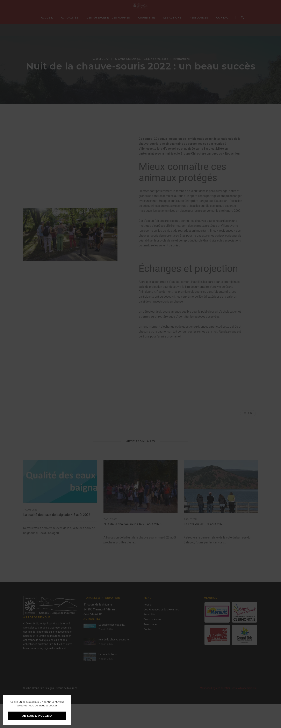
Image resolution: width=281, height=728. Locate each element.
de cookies (51, 705)
